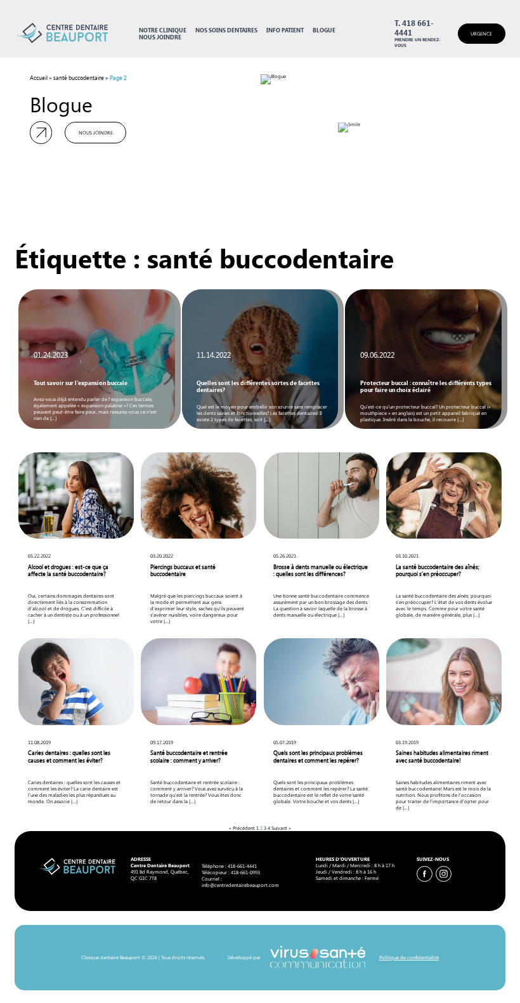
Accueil (39, 77)
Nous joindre (160, 37)
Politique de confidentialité (408, 957)
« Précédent (242, 828)
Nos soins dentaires (226, 30)
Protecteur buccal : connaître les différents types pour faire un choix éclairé (425, 386)
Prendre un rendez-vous (417, 42)
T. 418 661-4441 (414, 27)
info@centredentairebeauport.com (240, 885)
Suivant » (281, 828)
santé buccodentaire (78, 77)
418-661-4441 (242, 866)
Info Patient (285, 30)
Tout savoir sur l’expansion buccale (80, 382)
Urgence (481, 33)
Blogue (324, 30)
